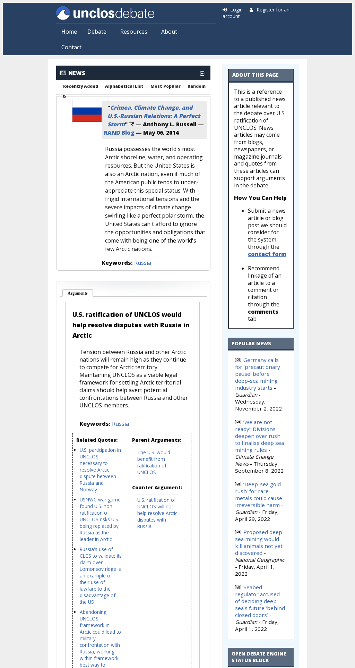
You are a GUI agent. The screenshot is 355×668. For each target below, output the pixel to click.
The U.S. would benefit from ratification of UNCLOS (153, 462)
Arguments (81, 293)
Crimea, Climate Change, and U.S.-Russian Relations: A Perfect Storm (153, 116)
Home (69, 31)
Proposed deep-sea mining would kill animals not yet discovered (259, 542)
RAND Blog (119, 132)
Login (237, 9)
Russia (142, 263)
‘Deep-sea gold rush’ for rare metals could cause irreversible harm (258, 494)
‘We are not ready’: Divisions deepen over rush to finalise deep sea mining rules (259, 435)
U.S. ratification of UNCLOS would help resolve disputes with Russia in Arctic (131, 324)
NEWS (76, 73)
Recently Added (80, 86)
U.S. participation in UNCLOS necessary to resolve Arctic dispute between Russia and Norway (100, 470)
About (169, 31)
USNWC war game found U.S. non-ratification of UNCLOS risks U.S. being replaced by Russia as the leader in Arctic (100, 519)
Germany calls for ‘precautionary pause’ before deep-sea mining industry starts (257, 373)
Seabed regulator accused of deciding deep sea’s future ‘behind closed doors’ (260, 601)
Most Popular (165, 86)
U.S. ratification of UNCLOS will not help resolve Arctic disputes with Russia (157, 513)
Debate (96, 31)
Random (197, 86)
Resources (133, 31)
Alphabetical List (124, 86)
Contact (71, 47)
